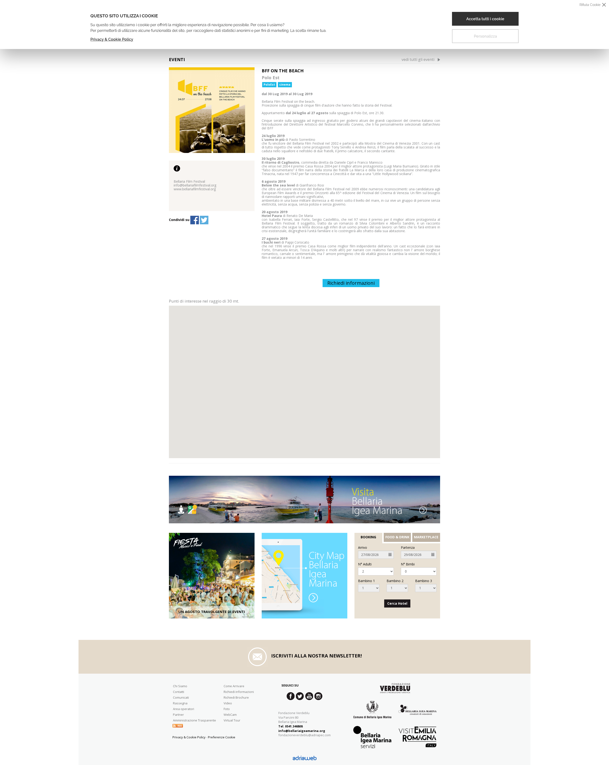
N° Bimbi (408, 564)
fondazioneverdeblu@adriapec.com (304, 735)
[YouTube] (309, 696)
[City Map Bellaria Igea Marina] (304, 575)
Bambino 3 (423, 581)
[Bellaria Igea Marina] (304, 499)
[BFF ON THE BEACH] (212, 110)
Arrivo (362, 547)
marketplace (426, 537)
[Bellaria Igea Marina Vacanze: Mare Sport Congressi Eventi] (417, 713)
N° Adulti (365, 564)
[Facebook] (194, 220)
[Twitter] (204, 220)
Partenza (408, 547)
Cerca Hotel (397, 603)
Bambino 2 (395, 581)
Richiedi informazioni (351, 283)
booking (368, 537)
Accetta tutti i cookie (485, 19)
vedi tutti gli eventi (418, 59)
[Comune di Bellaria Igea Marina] (372, 713)
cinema (284, 85)
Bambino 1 (366, 581)
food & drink (397, 537)
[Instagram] (318, 696)
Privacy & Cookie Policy (111, 39)
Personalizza (485, 36)
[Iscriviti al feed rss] (177, 725)
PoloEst (269, 85)
